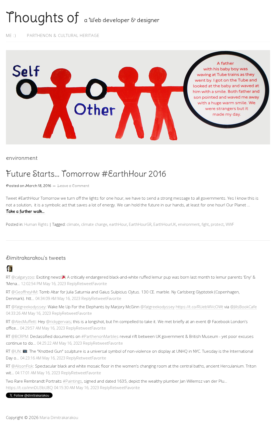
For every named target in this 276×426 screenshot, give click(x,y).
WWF (230, 224)
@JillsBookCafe (243, 306)
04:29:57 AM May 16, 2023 (42, 328)
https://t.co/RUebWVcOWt (199, 306)
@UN (15, 351)
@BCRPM (19, 336)
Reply (72, 283)
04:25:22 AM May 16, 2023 (59, 343)
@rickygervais (58, 321)
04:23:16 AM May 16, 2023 (42, 358)
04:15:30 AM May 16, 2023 (76, 387)
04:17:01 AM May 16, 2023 (37, 372)
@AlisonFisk (22, 366)
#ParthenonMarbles (100, 336)
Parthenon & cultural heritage (63, 35)
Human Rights (36, 224)
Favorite (99, 283)
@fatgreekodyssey (28, 306)
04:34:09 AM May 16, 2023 (57, 298)
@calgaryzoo (22, 277)
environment (189, 224)
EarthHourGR (140, 224)
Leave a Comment (73, 185)
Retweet (84, 283)
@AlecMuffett (23, 321)
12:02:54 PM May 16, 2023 (43, 283)
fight (205, 224)
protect (217, 224)
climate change (94, 224)
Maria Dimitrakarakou (59, 417)
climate (73, 224)
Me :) (11, 35)
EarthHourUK (164, 224)
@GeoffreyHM (24, 292)
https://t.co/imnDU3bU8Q (29, 387)
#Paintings (72, 381)
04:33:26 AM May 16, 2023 (28, 313)
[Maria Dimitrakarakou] (9, 270)
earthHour (118, 224)
